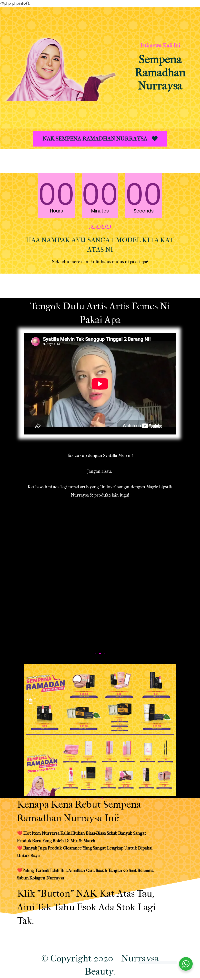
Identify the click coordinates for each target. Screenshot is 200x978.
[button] (100, 139)
